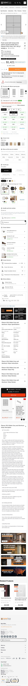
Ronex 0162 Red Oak (6, 598)
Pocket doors (18, 7)
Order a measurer (21, 105)
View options (7, 608)
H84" (14, 109)
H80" (9, 109)
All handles (6, 170)
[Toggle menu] (25, 3)
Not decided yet (5, 154)
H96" (19, 109)
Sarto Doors (19, 82)
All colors (3, 181)
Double (15, 329)
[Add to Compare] (25, 46)
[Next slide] (26, 91)
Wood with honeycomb (6, 342)
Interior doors (11, 7)
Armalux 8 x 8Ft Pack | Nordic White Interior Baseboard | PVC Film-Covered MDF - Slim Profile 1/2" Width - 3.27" (20, 410)
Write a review (12, 65)
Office (3, 157)
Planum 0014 (5, 410)
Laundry (3, 357)
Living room (10, 157)
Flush (15, 352)
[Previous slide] (26, 93)
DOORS (6, 7)
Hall (9, 357)
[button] (7, 310)
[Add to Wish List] (25, 43)
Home (2, 7)
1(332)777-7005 (6, 664)
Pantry (17, 157)
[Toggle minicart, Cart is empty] (17, 3)
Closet (6, 357)
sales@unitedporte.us (7, 665)
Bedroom (8, 356)
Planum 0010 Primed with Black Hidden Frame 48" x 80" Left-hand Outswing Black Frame (21, 599)
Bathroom (4, 356)
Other (20, 159)
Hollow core (16, 339)
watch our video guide (6, 106)
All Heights (4, 109)
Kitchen (11, 154)
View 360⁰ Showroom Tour (6, 626)
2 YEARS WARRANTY (6, 295)
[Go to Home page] (6, 3)
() (8, 65)
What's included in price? (20, 62)
